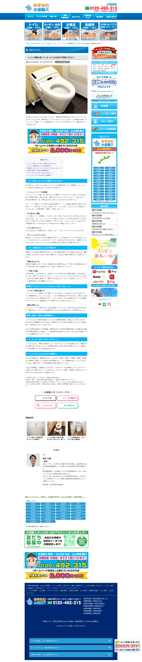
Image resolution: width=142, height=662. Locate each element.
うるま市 (78, 509)
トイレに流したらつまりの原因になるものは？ (41, 163)
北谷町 (63, 512)
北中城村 (78, 512)
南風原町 (78, 518)
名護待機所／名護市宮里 (92, 613)
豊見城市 (48, 518)
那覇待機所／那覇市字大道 (93, 601)
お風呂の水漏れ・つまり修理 (78, 590)
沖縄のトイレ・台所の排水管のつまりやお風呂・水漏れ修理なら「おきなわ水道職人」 (71, 621)
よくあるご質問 (89, 585)
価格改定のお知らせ (98, 223)
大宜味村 (63, 504)
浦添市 (48, 509)
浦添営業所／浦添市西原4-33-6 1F (96, 598)
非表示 (46, 159)
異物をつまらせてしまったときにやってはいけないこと (44, 168)
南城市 (63, 518)
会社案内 (100, 16)
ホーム (30, 16)
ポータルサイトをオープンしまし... (103, 212)
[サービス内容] (38, 16)
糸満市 (33, 518)
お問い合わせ (111, 16)
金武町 (63, 515)
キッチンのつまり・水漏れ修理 (57, 590)
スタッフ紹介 (110, 585)
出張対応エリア (88, 16)
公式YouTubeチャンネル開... (101, 218)
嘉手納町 (48, 512)
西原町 (48, 515)
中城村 (33, 515)
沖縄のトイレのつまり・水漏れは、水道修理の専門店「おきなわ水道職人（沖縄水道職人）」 (55, 497)
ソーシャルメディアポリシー (71, 588)
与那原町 (33, 521)
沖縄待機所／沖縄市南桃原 (93, 611)
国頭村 (48, 504)
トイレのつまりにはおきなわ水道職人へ (39, 175)
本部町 (33, 507)
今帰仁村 (48, 507)
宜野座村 (78, 507)
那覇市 (78, 515)
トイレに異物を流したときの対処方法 (39, 166)
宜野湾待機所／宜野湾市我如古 (94, 603)
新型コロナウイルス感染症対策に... (103, 234)
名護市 (33, 504)
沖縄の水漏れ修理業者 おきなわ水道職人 (39, 43)
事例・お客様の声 (65, 16)
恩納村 (63, 507)
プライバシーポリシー (53, 588)
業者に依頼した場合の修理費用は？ (38, 170)
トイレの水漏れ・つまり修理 (36, 590)
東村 (78, 504)
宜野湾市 (63, 509)
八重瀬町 (48, 521)
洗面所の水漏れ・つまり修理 (98, 590)
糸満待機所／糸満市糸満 (92, 608)
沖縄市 (33, 509)
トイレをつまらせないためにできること (39, 173)
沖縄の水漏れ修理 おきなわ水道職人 (39, 585)
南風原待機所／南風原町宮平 (93, 606)
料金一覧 (53, 16)
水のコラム (76, 16)
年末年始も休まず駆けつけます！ (103, 229)
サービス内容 (42, 16)
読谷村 (33, 512)
